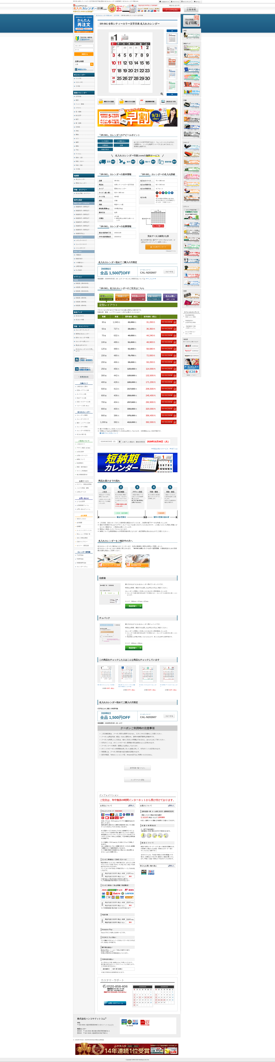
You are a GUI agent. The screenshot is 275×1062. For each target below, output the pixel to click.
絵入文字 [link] (78, 115)
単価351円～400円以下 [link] (82, 218)
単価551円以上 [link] (80, 233)
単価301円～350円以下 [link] (82, 214)
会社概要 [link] (79, 522)
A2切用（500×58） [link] (81, 302)
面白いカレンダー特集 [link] (82, 337)
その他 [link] (78, 86)
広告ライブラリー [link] (82, 541)
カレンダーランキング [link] (82, 330)
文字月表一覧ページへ (137, 768)
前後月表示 (105, 149)
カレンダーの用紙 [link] (82, 427)
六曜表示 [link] (78, 255)
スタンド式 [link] (79, 82)
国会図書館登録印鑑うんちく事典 (190, 316)
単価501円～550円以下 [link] (82, 230)
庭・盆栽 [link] (78, 123)
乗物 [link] (77, 134)
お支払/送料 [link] (80, 451)
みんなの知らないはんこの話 (190, 332)
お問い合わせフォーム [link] (83, 509)
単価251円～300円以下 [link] (82, 210)
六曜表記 (105, 145)
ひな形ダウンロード (159, 247)
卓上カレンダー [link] (80, 179)
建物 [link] (77, 146)
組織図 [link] (79, 526)
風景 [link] (77, 100)
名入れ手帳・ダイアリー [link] (83, 193)
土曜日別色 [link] (79, 266)
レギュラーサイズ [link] (81, 240)
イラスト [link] (78, 108)
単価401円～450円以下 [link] (82, 222)
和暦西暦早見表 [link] (81, 563)
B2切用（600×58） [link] (81, 305)
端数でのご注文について (109, 433)
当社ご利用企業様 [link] (82, 538)
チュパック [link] (77, 294)
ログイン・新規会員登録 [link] (84, 484)
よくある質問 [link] (81, 501)
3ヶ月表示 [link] (79, 270)
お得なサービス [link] (81, 492)
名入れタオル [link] (80, 316)
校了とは (174, 449)
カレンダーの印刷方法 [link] (83, 430)
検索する (85, 54)
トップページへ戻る (137, 780)
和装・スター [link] (80, 161)
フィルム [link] (78, 154)
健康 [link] (77, 142)
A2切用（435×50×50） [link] (82, 287)
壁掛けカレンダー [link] (81, 183)
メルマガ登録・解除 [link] (83, 488)
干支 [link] (77, 150)
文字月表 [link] (78, 96)
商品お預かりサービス (160, 449)
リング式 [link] (78, 78)
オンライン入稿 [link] (81, 394)
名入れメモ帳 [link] (80, 319)
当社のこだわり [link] (81, 519)
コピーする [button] (169, 271)
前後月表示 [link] (79, 258)
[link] (106, 678)
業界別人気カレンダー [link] (82, 334)
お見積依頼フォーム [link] (83, 505)
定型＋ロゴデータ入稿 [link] (83, 402)
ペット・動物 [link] (80, 104)
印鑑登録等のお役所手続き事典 (190, 321)
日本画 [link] (78, 127)
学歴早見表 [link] (80, 559)
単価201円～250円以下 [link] (82, 207)
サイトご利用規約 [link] (82, 471)
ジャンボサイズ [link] (80, 248)
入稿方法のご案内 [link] (82, 386)
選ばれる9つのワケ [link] (81, 345)
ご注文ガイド (165, 1)
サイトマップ (187, 1)
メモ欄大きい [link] (80, 262)
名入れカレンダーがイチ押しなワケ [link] (84, 350)
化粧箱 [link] (76, 280)
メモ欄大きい (121, 141)
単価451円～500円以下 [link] (82, 226)
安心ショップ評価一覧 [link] (83, 534)
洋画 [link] (77, 131)
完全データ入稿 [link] (81, 398)
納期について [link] (81, 459)
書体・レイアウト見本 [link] (83, 423)
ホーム (198, 1)
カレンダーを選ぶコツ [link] (82, 341)
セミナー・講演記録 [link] (83, 545)
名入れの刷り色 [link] (81, 434)
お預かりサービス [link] (82, 455)
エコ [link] (77, 138)
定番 (121, 145)
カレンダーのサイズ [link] (83, 419)
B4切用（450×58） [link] (81, 298)
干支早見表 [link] (80, 555)
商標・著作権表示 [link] (82, 467)
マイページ (176, 1)
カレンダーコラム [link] (82, 566)
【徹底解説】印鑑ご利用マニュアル (190, 327)
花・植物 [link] (78, 111)
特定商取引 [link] (80, 463)
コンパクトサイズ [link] (81, 244)
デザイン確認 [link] (84, 448)
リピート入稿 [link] (83, 405)
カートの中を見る (172, 10)
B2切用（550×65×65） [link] (82, 291)
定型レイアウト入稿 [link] (83, 390)
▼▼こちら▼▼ (151, 279)
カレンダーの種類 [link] (82, 415)
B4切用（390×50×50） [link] (82, 283)
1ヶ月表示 (105, 141)
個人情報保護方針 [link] (82, 474)
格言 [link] (77, 119)
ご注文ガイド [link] (81, 444)
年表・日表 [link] (79, 165)
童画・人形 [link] (79, 157)
